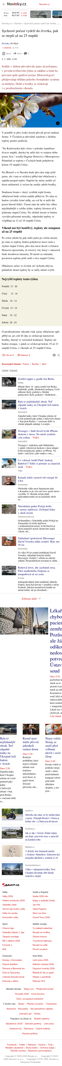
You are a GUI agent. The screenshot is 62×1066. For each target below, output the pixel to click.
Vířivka (37, 1013)
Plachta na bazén (35, 1004)
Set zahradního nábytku (41, 1009)
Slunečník (11, 1009)
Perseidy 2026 (22, 994)
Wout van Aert (39, 913)
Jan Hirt (36, 904)
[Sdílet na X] (58, 355)
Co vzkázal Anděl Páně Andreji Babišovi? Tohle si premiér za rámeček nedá (39, 463)
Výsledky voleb (9, 904)
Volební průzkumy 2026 (13, 900)
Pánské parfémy (30, 1033)
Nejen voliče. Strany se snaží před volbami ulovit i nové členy (53, 747)
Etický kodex (32, 1047)
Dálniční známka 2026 (43, 964)
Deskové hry (16, 1028)
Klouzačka (23, 1009)
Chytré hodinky (43, 1028)
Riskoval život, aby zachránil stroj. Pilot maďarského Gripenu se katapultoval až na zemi (37, 571)
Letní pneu (49, 1023)
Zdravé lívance (40, 936)
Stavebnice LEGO (14, 1023)
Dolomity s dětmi (10, 981)
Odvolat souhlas (18, 1050)
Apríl (44, 364)
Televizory (28, 1028)
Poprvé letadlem (10, 964)
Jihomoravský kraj (26, 517)
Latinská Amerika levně (13, 977)
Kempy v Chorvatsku (12, 960)
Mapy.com (29, 989)
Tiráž (50, 1044)
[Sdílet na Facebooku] (54, 355)
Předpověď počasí (45, 989)
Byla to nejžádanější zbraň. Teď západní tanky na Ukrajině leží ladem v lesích (38, 405)
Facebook (12, 1044)
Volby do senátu (10, 913)
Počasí (26, 364)
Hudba (20, 383)
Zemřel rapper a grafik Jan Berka (36, 379)
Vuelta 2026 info (40, 896)
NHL (4, 949)
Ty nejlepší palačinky (42, 928)
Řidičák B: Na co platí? (43, 972)
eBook (8, 53)
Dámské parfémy (33, 1023)
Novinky (5, 43)
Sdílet (19, 53)
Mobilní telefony (41, 1018)
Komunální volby (10, 917)
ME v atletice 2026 (11, 941)
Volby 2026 (7, 896)
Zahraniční (22, 412)
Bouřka (35, 364)
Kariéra (42, 1044)
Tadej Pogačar (39, 909)
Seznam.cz (44, 4)
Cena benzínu (38, 994)
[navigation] (3, 4)
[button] (31, 110)
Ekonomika (23, 485)
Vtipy (20, 471)
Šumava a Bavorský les (13, 968)
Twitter (22, 1044)
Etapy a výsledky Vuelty (44, 900)
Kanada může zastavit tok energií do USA (38, 479)
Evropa (21, 578)
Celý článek (55, 716)
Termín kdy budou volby (13, 909)
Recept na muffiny (41, 932)
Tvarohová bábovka (42, 941)
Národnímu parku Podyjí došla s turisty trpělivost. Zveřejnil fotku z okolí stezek (36, 509)
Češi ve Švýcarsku (11, 972)
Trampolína (51, 1004)
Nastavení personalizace (40, 1050)
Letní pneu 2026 (40, 960)
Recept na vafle (40, 945)
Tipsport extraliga (10, 936)
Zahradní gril (25, 1013)
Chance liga (8, 928)
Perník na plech (40, 949)
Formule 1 (7, 945)
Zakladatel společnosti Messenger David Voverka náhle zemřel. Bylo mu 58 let (38, 541)
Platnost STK (39, 981)
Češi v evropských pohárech (29, 999)
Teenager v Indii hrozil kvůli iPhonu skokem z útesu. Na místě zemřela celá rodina (38, 434)
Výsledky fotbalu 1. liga (13, 932)
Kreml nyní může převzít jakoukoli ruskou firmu (31, 743)
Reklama (32, 1044)
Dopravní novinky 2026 (44, 968)
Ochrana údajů (47, 1047)
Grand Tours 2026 (41, 917)
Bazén (21, 1004)
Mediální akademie (14, 1047)
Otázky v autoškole (42, 977)
